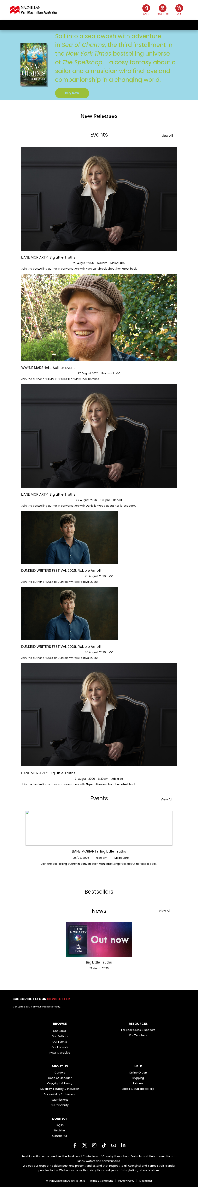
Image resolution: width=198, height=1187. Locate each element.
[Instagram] (94, 1145)
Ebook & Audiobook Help (138, 1089)
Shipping (138, 1078)
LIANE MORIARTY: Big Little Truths (99, 851)
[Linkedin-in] (123, 1145)
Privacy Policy (126, 1180)
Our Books (60, 1031)
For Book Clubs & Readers (138, 1030)
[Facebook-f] (75, 1145)
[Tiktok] (104, 1145)
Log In (60, 1125)
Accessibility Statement (60, 1094)
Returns (138, 1083)
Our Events (59, 1042)
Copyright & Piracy (59, 1083)
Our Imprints (59, 1047)
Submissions (59, 1100)
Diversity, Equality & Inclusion (59, 1089)
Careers (60, 1072)
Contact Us (59, 1136)
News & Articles (60, 1053)
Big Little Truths (99, 962)
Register (59, 1130)
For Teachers (138, 1035)
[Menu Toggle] (12, 25)
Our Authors (60, 1036)
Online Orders (138, 1072)
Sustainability (60, 1105)
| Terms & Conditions (100, 1180)
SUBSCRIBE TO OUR (42, 998)
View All (167, 135)
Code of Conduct (60, 1078)
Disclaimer (145, 1180)
